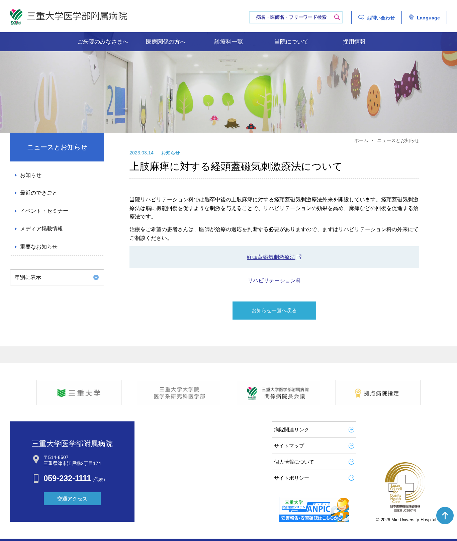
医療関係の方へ (166, 42)
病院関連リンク (291, 429)
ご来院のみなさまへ (102, 42)
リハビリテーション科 (274, 280)
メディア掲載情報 (41, 228)
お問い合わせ (381, 17)
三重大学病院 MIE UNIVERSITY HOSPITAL (68, 17)
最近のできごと (39, 193)
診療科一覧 (228, 42)
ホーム (361, 140)
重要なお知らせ (39, 247)
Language (428, 17)
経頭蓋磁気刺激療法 (271, 257)
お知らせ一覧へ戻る (274, 310)
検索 (337, 17)
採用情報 (354, 42)
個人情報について (294, 462)
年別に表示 (27, 277)
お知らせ (30, 175)
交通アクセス (72, 498)
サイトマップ (289, 446)
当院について (291, 42)
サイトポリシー (291, 478)
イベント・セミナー (44, 211)
